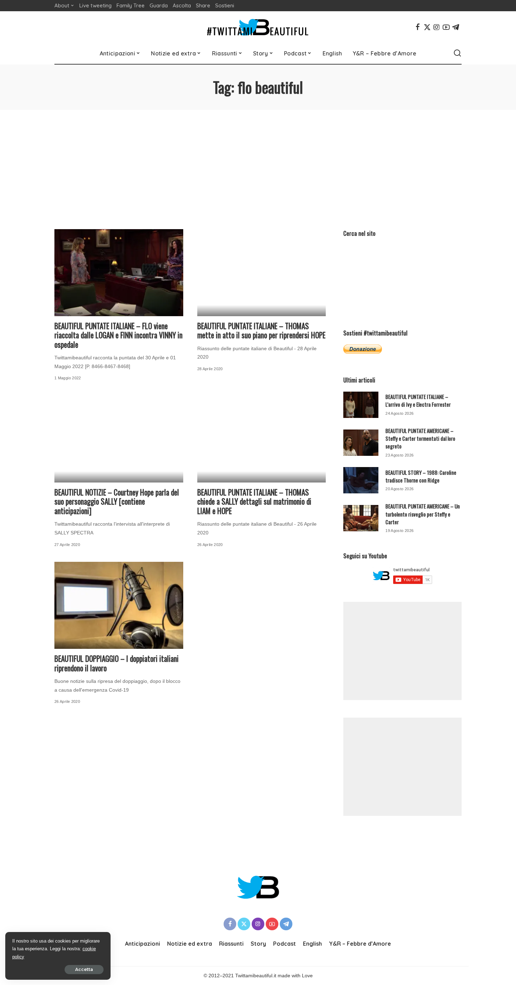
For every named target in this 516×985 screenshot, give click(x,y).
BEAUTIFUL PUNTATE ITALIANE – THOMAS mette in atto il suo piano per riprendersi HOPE (261, 330)
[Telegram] (455, 27)
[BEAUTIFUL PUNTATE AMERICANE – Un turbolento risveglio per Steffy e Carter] (360, 518)
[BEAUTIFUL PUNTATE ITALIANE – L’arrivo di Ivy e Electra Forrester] (360, 405)
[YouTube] (446, 27)
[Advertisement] (258, 162)
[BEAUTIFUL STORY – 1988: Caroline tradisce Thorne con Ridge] (360, 480)
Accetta (84, 969)
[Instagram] (436, 27)
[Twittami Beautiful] (258, 27)
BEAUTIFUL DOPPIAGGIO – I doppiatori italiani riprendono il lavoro (116, 663)
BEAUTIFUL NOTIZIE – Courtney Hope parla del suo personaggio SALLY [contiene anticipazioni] (116, 501)
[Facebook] (417, 27)
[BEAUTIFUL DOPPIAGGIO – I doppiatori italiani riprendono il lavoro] (118, 605)
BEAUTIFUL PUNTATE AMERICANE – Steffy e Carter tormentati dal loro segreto (420, 438)
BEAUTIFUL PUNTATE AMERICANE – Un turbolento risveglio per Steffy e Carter (422, 514)
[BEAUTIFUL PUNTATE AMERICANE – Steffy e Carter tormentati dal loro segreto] (360, 443)
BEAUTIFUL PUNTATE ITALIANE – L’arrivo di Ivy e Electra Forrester (418, 400)
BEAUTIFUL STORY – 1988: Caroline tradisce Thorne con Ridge (420, 476)
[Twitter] (427, 27)
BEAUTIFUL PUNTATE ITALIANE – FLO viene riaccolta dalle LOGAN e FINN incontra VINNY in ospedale (118, 335)
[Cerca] (457, 53)
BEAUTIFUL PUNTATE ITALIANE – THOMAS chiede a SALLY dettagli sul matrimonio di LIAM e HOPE (254, 501)
